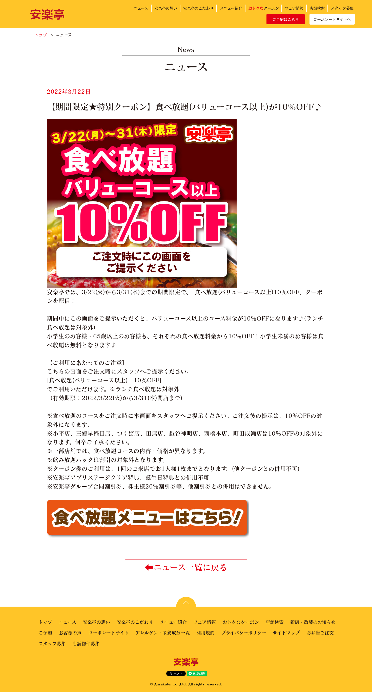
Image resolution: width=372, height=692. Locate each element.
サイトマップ (286, 632)
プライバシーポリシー (243, 632)
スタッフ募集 (342, 8)
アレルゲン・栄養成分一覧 (162, 632)
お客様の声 (70, 632)
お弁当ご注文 (320, 632)
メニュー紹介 (231, 8)
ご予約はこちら (285, 19)
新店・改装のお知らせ (313, 622)
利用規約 (205, 632)
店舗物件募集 (86, 643)
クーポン (263, 8)
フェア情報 (294, 8)
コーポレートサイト (108, 632)
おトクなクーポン (240, 622)
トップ (40, 35)
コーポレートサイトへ (332, 19)
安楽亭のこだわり (198, 8)
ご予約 (45, 632)
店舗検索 (317, 8)
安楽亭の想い (165, 8)
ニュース (141, 8)
